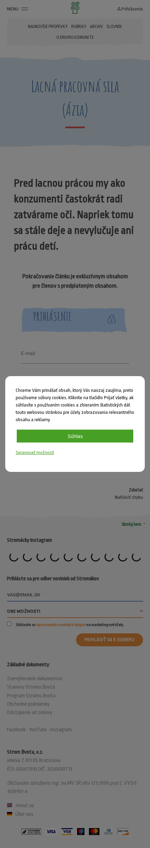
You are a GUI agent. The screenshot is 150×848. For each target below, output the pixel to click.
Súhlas (75, 436)
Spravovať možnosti (35, 452)
